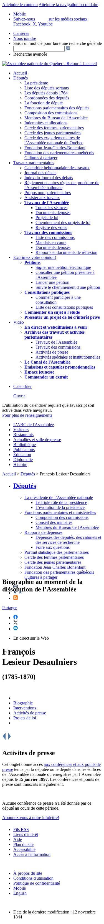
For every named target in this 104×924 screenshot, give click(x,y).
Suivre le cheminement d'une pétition (67, 287)
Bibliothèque (24, 444)
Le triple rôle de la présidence (61, 502)
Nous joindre (24, 38)
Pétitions (32, 262)
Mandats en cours (50, 242)
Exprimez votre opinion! (34, 257)
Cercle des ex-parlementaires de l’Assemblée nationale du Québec (53, 140)
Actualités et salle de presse (37, 439)
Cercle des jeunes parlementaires (52, 132)
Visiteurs (21, 429)
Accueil (20, 73)
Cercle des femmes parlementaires (54, 127)
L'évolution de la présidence (60, 507)
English (20, 893)
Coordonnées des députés (46, 98)
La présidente (36, 83)
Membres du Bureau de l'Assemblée (56, 117)
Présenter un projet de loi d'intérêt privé (62, 317)
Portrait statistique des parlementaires (56, 552)
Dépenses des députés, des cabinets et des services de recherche (68, 540)
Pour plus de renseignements (27, 415)
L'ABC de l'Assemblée (33, 424)
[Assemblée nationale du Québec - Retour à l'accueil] (49, 63)
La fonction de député (43, 103)
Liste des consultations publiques (64, 307)
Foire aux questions (52, 547)
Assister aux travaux (42, 197)
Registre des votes (51, 227)
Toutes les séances (51, 207)
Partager (9, 607)
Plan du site (23, 844)
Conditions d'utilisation (33, 878)
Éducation (22, 454)
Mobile (19, 888)
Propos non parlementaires (47, 192)
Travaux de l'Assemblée (46, 202)
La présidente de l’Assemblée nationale (58, 497)
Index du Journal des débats (48, 177)
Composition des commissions (50, 112)
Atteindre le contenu (20, 4)
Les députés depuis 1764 (46, 93)
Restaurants (23, 434)
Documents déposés (52, 212)
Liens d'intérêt (25, 834)
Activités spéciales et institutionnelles (67, 357)
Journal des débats (40, 172)
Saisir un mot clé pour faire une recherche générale (57, 43)
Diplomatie (23, 459)
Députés (20, 78)
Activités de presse (51, 352)
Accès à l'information (31, 854)
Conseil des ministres (53, 522)
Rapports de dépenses (43, 532)
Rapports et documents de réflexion (66, 252)
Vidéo (18, 322)
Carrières (21, 33)
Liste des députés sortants (46, 88)
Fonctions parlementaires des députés (56, 107)
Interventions (24, 708)
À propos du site (27, 873)
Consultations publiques (47, 292)
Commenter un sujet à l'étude (52, 312)
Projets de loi (46, 217)
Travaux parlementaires (33, 162)
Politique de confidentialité (36, 883)
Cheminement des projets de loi (62, 222)
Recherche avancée (30, 54)
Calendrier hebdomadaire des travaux (57, 167)
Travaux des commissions (48, 232)
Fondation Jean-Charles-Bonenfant (54, 147)
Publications (24, 449)
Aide (17, 839)
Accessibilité (24, 849)
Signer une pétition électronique (63, 267)
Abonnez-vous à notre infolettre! (30, 817)
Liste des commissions (55, 237)
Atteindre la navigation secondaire (68, 4)
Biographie (23, 703)
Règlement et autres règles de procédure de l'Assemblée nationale (61, 185)
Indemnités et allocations (45, 122)
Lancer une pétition (52, 282)
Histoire (20, 464)
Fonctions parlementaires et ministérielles (60, 512)
